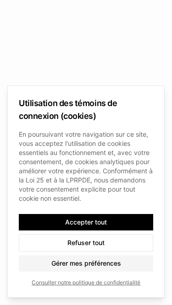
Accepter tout (86, 222)
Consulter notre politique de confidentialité (86, 282)
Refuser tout (86, 242)
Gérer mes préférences (86, 263)
